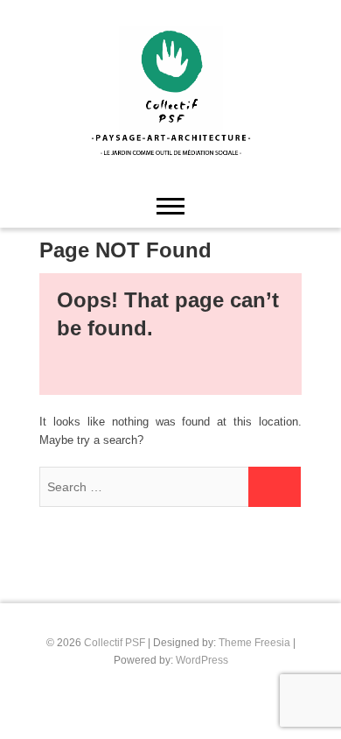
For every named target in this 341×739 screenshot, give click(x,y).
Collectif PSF (114, 643)
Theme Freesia (254, 643)
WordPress (202, 660)
